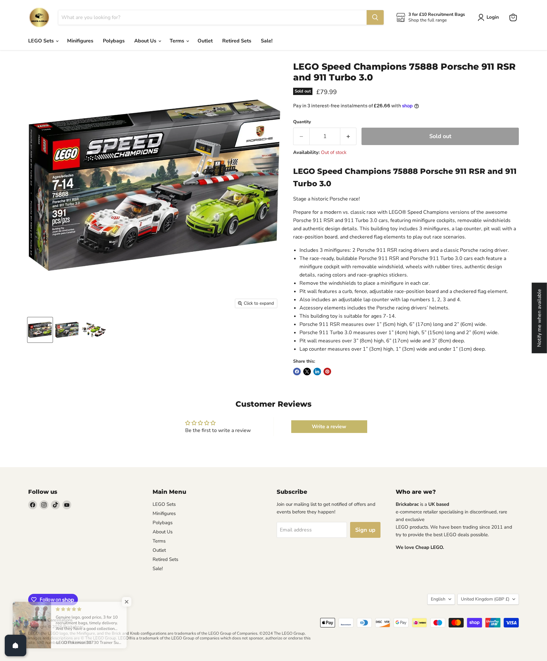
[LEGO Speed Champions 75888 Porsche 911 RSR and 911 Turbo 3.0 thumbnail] (40, 329)
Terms (177, 40)
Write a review (329, 426)
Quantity (302, 121)
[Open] (15, 645)
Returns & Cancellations (50, 620)
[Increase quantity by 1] (348, 136)
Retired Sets (236, 40)
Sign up (365, 530)
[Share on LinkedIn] (317, 371)
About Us (146, 40)
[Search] (375, 17)
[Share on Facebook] (297, 371)
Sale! (267, 40)
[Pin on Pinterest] (327, 371)
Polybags (114, 40)
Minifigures (80, 40)
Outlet (205, 40)
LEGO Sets (41, 40)
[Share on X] (307, 371)
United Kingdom (485, 599)
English (438, 599)
